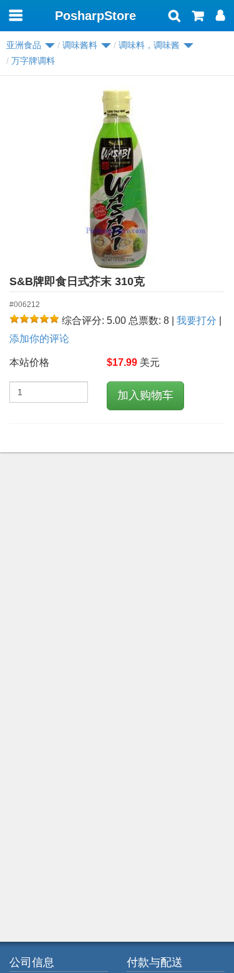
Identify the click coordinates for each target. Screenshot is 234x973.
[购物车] (198, 17)
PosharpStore (95, 16)
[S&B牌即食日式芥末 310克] (117, 179)
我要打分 (197, 320)
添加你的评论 (39, 338)
